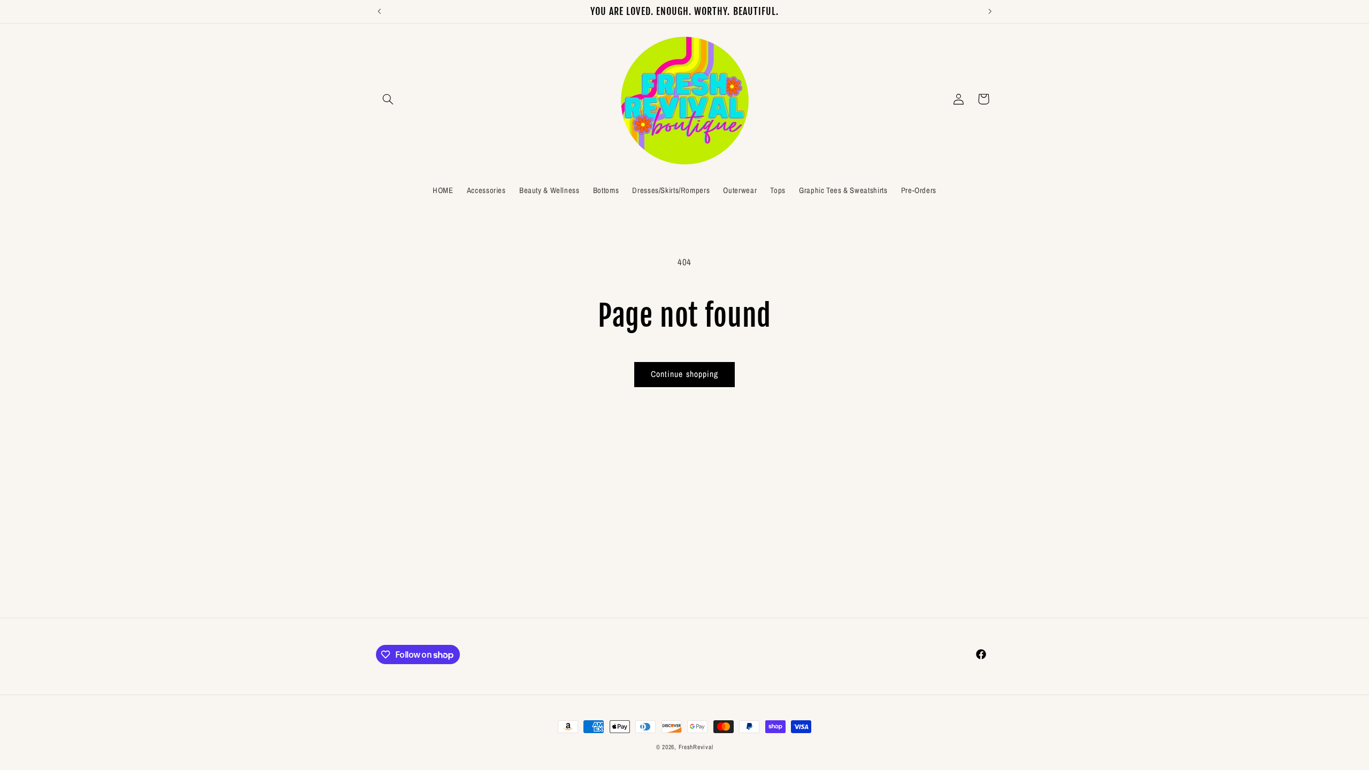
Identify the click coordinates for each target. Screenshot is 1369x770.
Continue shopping (684, 374)
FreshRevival (696, 747)
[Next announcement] (990, 11)
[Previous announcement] (379, 11)
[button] (388, 99)
